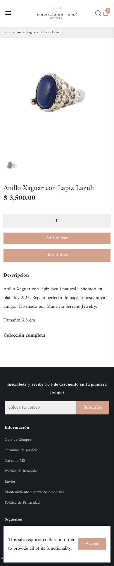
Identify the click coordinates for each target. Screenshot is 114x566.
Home (6, 32)
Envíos (10, 481)
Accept (92, 543)
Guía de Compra (18, 439)
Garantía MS (15, 460)
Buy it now (57, 255)
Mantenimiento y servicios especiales (34, 492)
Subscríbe (93, 407)
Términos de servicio (21, 450)
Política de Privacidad (22, 502)
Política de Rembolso (21, 471)
